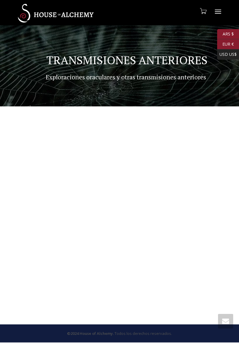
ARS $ (225, 33)
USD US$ (227, 53)
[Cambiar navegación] (218, 12)
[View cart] (203, 11)
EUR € (225, 43)
